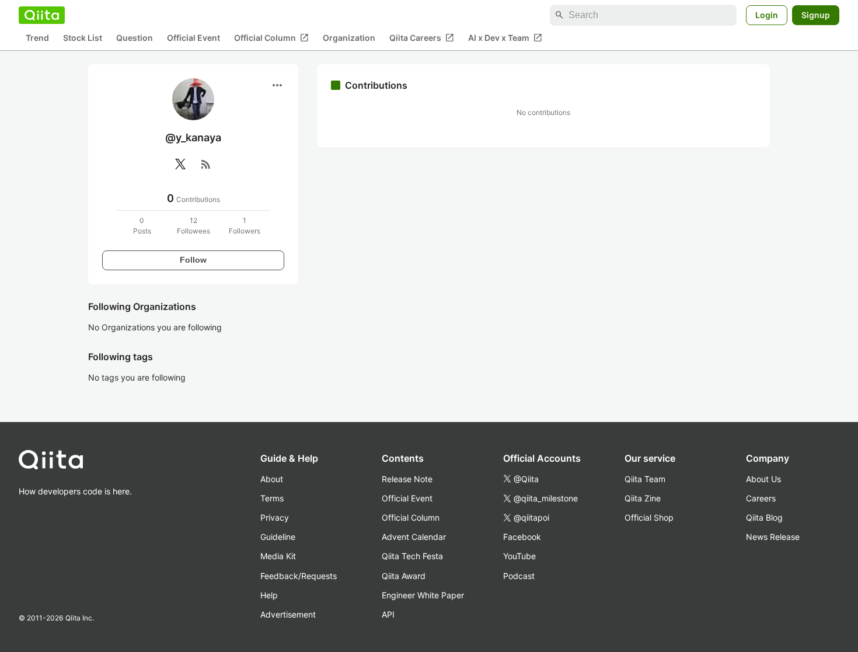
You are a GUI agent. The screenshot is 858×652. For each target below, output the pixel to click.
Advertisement (288, 614)
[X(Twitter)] (180, 164)
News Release (773, 537)
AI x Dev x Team (505, 38)
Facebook (522, 537)
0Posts (142, 225)
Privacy (274, 517)
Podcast (519, 576)
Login (766, 15)
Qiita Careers (421, 38)
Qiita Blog (764, 517)
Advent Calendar (414, 537)
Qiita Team (645, 479)
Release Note (407, 479)
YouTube (519, 556)
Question (134, 38)
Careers (761, 498)
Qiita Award (403, 576)
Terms (272, 498)
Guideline (277, 537)
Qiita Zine (643, 498)
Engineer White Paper (423, 595)
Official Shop (649, 517)
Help (269, 595)
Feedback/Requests (298, 576)
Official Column (271, 38)
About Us (763, 479)
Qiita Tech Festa (412, 556)
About (271, 479)
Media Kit (278, 556)
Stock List (82, 38)
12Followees (193, 225)
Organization (349, 38)
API (388, 614)
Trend (37, 38)
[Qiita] (42, 15)
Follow (193, 259)
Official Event (193, 38)
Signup (815, 15)
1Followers (244, 225)
